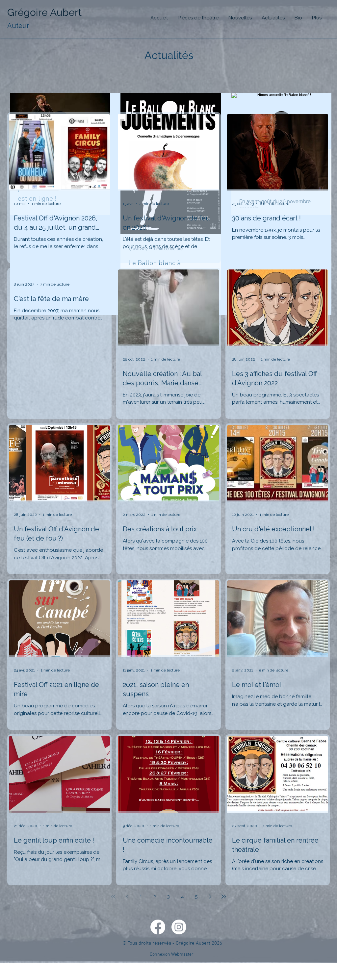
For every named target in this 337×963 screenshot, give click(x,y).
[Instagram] (178, 927)
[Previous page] (127, 896)
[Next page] (210, 896)
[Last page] (224, 896)
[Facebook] (157, 927)
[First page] (113, 896)
